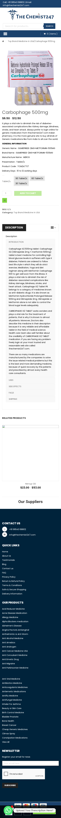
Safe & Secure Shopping (14, 589)
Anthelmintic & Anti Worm (15, 634)
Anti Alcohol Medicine (12, 638)
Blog (4, 564)
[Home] (3, 41)
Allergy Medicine (10, 617)
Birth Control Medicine (13, 712)
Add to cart (28, 193)
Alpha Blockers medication (15, 621)
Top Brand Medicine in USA (21, 41)
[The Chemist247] (30, 14)
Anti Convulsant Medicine (14, 655)
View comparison (44, 811)
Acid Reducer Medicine (13, 608)
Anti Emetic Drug (10, 659)
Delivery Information (12, 593)
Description (14, 227)
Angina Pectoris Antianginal (15, 630)
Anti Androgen (9, 646)
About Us (6, 555)
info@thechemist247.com (16, 5)
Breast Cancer (9, 725)
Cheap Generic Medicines (15, 729)
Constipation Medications (15, 737)
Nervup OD (30, 483)
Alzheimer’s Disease (12, 625)
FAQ (4, 572)
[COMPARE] (4, 200)
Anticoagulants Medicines (15, 687)
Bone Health (8, 721)
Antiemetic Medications (14, 691)
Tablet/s (6, 181)
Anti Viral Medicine (11, 678)
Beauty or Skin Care (11, 708)
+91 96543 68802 (16, 2)
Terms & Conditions (12, 585)
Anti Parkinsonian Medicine (15, 667)
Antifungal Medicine (12, 699)
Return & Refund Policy (13, 581)
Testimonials (8, 560)
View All (5, 742)
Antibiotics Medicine (12, 683)
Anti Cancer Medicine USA (15, 651)
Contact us (7, 568)
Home (5, 551)
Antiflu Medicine (10, 695)
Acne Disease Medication (14, 613)
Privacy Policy (8, 576)
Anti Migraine (8, 663)
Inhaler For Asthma (11, 704)
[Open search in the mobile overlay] (29, 26)
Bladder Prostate (10, 716)
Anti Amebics (8, 642)
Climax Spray (8, 733)
